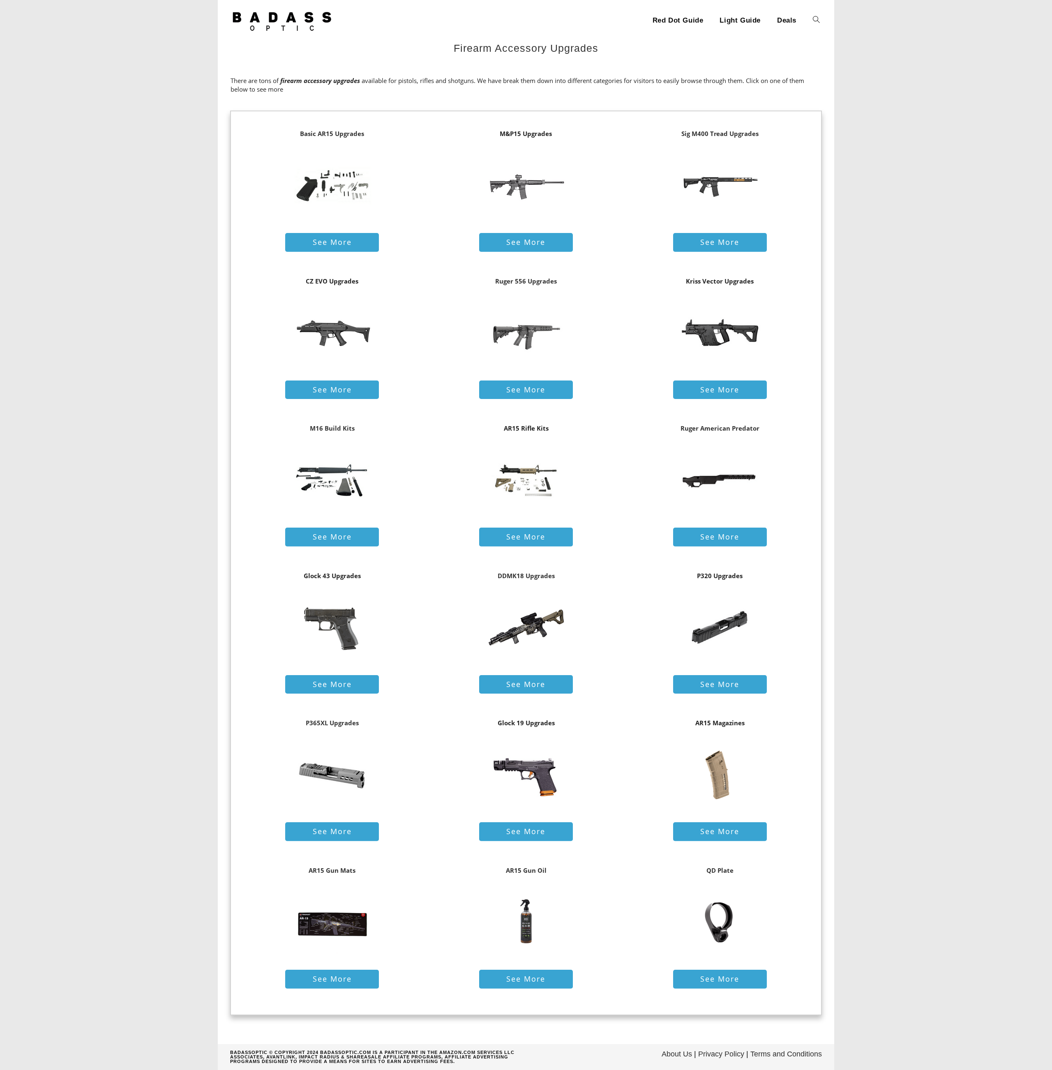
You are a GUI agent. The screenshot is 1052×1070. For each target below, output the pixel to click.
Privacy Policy (721, 1054)
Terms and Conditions (786, 1054)
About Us (677, 1054)
